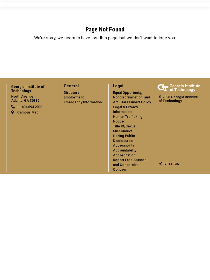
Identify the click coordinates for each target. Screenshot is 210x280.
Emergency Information (83, 102)
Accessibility (123, 145)
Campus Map (28, 112)
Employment (74, 97)
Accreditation (124, 155)
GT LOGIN (171, 164)
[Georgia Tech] (179, 88)
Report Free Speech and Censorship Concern (129, 164)
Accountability (124, 150)
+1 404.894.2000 (29, 107)
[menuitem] (80, 94)
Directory (71, 93)
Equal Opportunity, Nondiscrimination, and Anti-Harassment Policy (132, 97)
